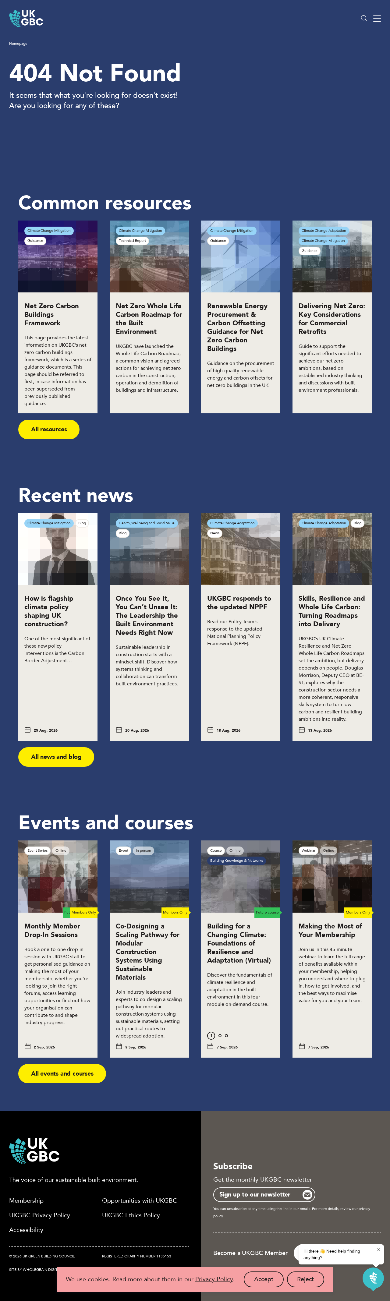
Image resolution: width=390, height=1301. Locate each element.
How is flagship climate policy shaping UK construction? (48, 611)
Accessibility (26, 1230)
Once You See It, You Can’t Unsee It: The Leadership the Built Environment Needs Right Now (147, 615)
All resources (49, 429)
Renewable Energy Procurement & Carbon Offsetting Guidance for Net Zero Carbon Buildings (237, 327)
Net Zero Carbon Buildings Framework (51, 315)
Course (216, 850)
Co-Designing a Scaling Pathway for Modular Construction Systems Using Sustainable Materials (147, 952)
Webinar (308, 850)
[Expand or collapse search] (364, 18)
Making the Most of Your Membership (330, 930)
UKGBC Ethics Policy (131, 1215)
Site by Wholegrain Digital (35, 1269)
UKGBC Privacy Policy (39, 1215)
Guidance (35, 240)
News (214, 533)
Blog (82, 523)
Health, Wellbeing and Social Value (147, 523)
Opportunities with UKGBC (139, 1201)
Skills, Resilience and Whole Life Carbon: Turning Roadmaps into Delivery (332, 611)
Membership (26, 1201)
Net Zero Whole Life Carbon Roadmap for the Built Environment (149, 319)
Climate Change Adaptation (324, 230)
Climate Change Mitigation (48, 230)
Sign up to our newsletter (254, 1194)
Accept (269, 1281)
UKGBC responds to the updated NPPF (239, 603)
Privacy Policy (214, 1279)
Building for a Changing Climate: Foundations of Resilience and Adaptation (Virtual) (240, 943)
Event (123, 850)
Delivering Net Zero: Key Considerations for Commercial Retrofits (332, 319)
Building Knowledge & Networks (236, 860)
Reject (310, 1281)
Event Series (37, 850)
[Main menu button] (377, 18)
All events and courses (62, 1073)
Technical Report (132, 240)
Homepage (18, 43)
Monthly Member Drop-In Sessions (52, 930)
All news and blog (56, 757)
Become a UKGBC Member (250, 1253)
